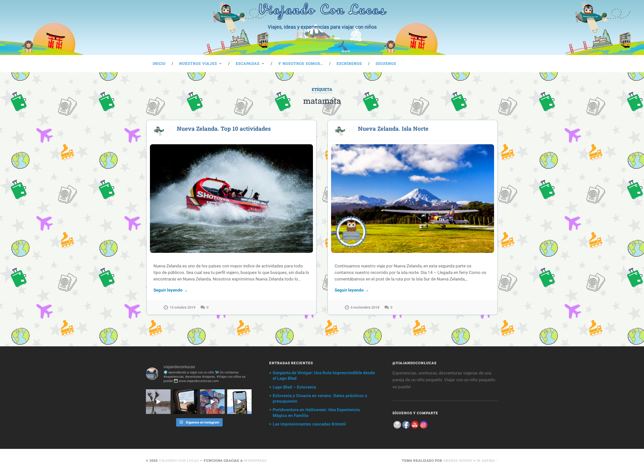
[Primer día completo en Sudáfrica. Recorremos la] (212, 401)
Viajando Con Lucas (179, 460)
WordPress (255, 460)
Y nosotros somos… (300, 63)
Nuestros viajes (198, 63)
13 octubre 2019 (182, 307)
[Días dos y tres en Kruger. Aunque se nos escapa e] (158, 401)
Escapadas (248, 63)
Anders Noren (457, 460)
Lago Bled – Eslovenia (294, 387)
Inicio (159, 63)
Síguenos (386, 63)
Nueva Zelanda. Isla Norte (393, 128)
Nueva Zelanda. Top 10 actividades (224, 128)
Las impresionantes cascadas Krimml (309, 424)
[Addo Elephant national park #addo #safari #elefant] (185, 401)
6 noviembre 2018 (365, 307)
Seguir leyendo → (170, 290)
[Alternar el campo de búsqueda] (489, 63)
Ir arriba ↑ (487, 460)
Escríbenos (349, 63)
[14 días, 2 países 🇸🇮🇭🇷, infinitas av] (239, 401)
